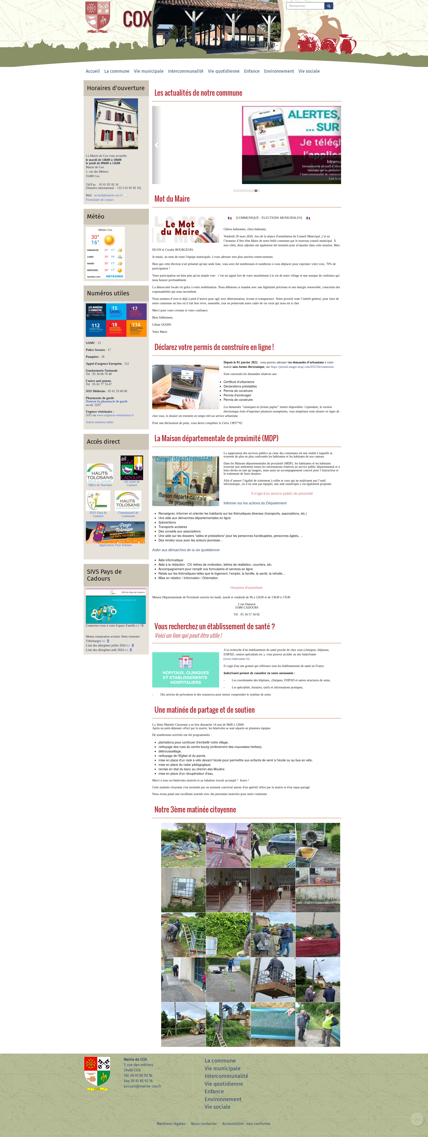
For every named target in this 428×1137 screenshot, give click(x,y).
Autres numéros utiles (99, 422)
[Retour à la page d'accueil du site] (105, 16)
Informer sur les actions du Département (255, 503)
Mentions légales (171, 1123)
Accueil (93, 71)
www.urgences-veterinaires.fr (115, 415)
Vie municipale (149, 71)
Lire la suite (283, 178)
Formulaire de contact (99, 199)
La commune (117, 71)
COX (137, 18)
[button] (157, 145)
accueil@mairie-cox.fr (108, 195)
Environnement (279, 71)
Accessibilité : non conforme (246, 1123)
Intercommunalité (186, 71)
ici (137, 625)
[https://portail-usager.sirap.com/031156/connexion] (334, 367)
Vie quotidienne (224, 71)
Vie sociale (309, 71)
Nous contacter (204, 1123)
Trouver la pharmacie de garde (107, 401)
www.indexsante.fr (236, 659)
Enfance (252, 71)
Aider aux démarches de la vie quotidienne (186, 550)
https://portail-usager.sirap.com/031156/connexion (302, 367)
